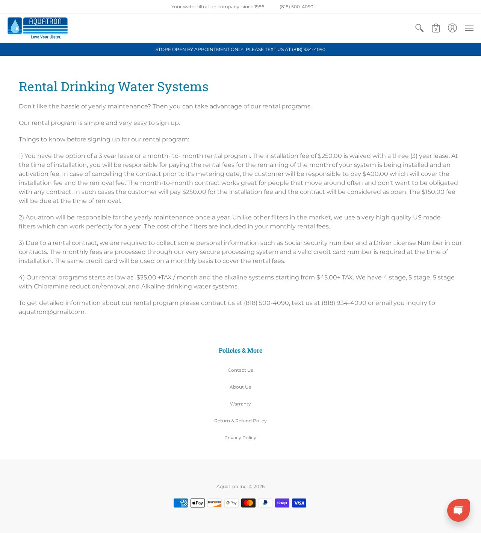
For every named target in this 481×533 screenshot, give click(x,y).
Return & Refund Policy (240, 420)
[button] (419, 28)
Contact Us (240, 370)
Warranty (240, 404)
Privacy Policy (240, 437)
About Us (240, 387)
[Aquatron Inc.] (38, 28)
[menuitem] (419, 28)
